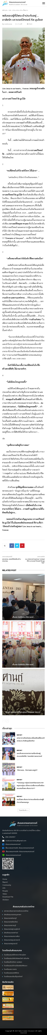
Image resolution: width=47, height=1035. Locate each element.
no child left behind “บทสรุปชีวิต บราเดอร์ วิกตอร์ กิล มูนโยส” (35, 561)
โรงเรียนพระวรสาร (10, 969)
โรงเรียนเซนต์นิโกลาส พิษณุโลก (15, 955)
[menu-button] (43, 3)
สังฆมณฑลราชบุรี (10, 925)
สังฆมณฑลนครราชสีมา (12, 936)
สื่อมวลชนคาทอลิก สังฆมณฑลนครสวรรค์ (19, 848)
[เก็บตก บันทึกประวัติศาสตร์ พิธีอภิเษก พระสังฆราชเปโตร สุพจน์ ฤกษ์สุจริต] (23, 597)
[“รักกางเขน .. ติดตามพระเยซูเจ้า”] (8, 769)
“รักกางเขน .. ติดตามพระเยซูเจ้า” (27, 770)
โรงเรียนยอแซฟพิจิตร (11, 973)
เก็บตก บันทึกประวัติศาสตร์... (23, 617)
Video (5, 894)
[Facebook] (11, 545)
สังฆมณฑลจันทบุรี (10, 918)
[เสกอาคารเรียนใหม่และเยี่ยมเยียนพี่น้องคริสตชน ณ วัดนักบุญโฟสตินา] (8, 738)
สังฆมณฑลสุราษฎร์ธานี (12, 929)
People (5, 891)
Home (5, 879)
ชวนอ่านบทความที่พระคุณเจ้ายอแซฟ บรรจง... (24, 712)
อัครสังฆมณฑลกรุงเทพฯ (12, 914)
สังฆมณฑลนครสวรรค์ (13, 844)
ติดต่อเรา (6, 900)
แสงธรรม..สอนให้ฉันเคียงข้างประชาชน (11, 560)
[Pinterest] (22, 545)
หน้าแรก (4, 10)
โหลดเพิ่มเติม (23, 810)
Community (7, 885)
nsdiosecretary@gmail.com (16, 841)
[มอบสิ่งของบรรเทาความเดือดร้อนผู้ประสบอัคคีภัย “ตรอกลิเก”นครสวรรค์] (8, 753)
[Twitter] (17, 545)
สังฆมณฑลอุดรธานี (10, 943)
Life (10, 10)
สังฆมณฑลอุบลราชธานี (12, 940)
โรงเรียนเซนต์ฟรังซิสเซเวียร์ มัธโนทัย (16, 958)
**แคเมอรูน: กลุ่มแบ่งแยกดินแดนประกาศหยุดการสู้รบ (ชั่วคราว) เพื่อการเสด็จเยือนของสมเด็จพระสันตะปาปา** (30, 786)
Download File (8, 897)
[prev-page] (3, 720)
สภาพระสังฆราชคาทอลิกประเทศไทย (16, 911)
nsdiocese (8, 24)
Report (19, 735)
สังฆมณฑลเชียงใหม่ (11, 922)
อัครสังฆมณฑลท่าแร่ (11, 933)
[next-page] (7, 720)
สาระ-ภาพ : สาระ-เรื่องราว (20, 10)
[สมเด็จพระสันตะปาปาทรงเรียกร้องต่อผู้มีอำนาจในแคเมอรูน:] (8, 799)
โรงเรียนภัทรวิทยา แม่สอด (13, 962)
